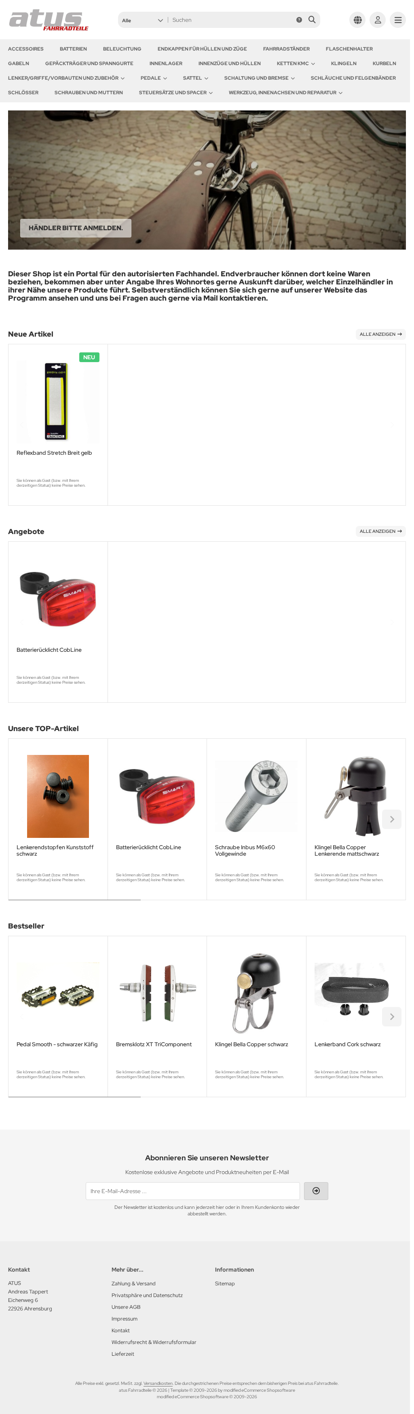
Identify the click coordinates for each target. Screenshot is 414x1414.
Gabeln (18, 63)
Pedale (151, 78)
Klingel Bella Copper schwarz (251, 1044)
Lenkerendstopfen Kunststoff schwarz (55, 850)
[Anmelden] (378, 20)
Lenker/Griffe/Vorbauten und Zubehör (63, 78)
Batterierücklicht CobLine (49, 650)
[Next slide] (391, 425)
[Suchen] (312, 20)
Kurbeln (384, 63)
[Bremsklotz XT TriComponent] (157, 993)
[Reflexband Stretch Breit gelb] (58, 401)
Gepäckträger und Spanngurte (89, 63)
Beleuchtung (122, 49)
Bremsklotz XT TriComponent (154, 1044)
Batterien (73, 49)
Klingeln (344, 63)
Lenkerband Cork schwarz (348, 1044)
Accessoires (26, 49)
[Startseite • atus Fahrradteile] (48, 29)
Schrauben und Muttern (89, 92)
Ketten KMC (293, 63)
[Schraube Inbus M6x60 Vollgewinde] (256, 796)
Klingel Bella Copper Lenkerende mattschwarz (347, 850)
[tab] (74, 906)
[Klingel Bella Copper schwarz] (256, 993)
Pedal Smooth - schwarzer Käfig (57, 1044)
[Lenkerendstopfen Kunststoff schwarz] (58, 796)
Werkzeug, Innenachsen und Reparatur (282, 92)
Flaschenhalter (349, 49)
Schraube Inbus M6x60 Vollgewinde (245, 850)
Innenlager (166, 63)
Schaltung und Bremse (256, 78)
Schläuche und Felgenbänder (353, 78)
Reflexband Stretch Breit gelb (54, 452)
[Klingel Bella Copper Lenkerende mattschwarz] (356, 796)
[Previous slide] (22, 425)
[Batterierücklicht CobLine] (58, 599)
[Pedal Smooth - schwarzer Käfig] (58, 993)
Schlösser (23, 92)
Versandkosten (158, 1383)
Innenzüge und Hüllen (230, 63)
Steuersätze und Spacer (173, 92)
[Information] (299, 20)
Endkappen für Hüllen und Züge (202, 49)
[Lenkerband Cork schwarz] (356, 993)
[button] (142, 20)
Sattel (192, 78)
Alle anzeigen (377, 334)
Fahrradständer (286, 49)
